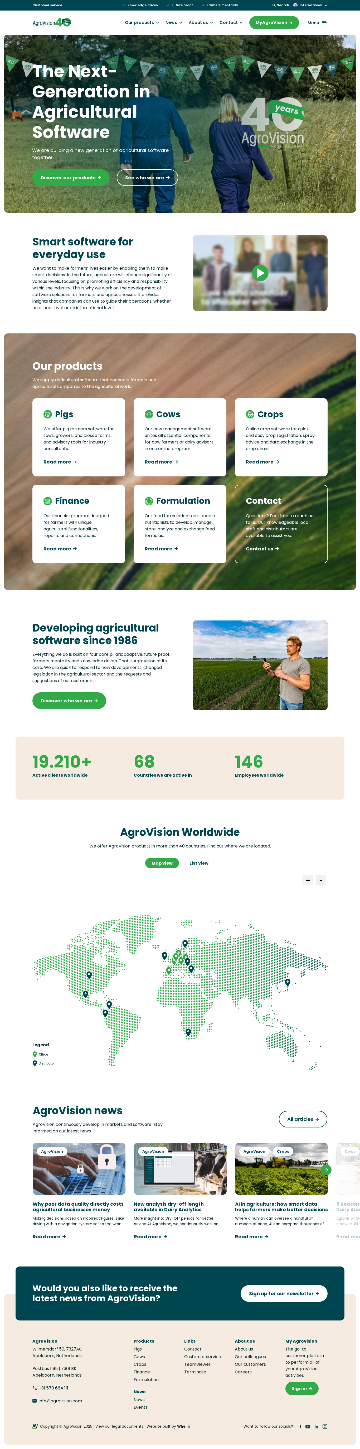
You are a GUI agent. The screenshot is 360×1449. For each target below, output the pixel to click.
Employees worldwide (259, 775)
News (171, 23)
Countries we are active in (163, 775)
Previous (33, 1170)
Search (283, 5)
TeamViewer (198, 1364)
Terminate (195, 1372)
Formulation (146, 1380)
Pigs (138, 1349)
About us (198, 23)
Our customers (250, 1364)
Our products (139, 23)
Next (326, 1170)
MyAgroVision (271, 22)
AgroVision (52, 1151)
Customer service (47, 5)
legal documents (127, 1426)
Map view (162, 863)
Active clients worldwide (59, 775)
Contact (229, 23)
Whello (183, 1426)
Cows (350, 1151)
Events (141, 1407)
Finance (142, 1372)
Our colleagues (250, 1357)
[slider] (236, 304)
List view (198, 863)
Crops (283, 1151)
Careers (243, 1372)
